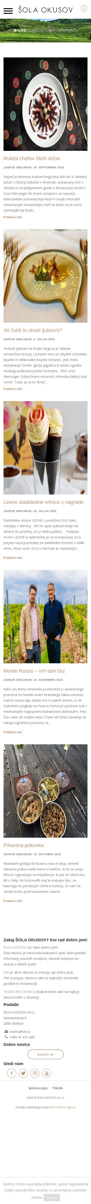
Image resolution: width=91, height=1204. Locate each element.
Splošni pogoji (37, 1088)
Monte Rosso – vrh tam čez (34, 671)
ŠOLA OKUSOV (15, 947)
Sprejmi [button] (51, 1197)
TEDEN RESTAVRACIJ (19, 991)
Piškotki (58, 1088)
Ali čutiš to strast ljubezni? (33, 330)
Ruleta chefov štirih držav (32, 158)
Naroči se (45, 1054)
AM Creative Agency (62, 1107)
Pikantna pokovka (24, 845)
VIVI (6, 972)
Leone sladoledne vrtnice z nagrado (44, 502)
